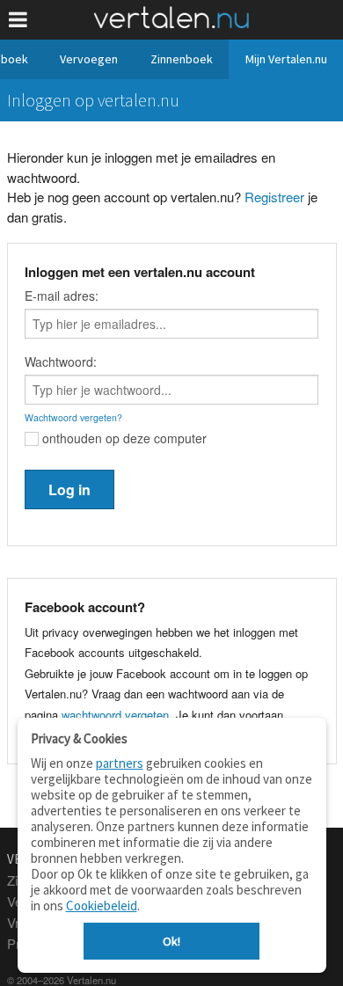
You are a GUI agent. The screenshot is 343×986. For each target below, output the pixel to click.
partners (119, 763)
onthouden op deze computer (123, 438)
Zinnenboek (181, 59)
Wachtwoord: (61, 361)
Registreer (274, 196)
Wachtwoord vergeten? (73, 417)
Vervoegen (89, 59)
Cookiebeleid (101, 905)
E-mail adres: (62, 295)
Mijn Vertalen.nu (286, 59)
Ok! (171, 941)
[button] (18, 20)
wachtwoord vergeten (115, 714)
